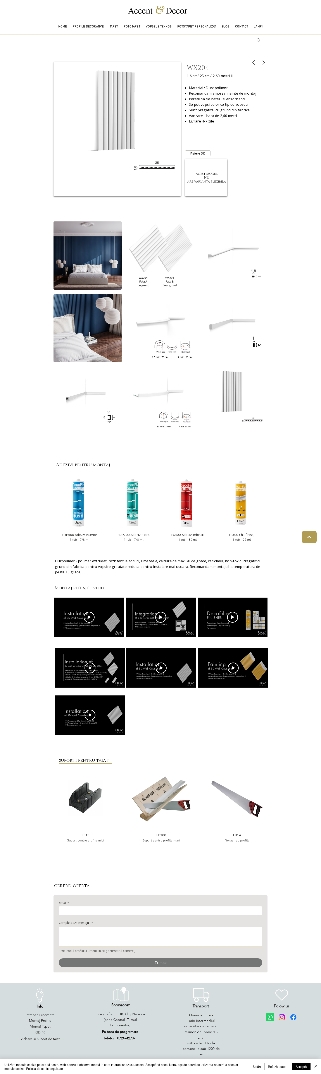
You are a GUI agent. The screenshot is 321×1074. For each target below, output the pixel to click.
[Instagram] (282, 1017)
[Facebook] (293, 1017)
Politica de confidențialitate (44, 1068)
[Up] (253, 62)
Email (64, 903)
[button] (88, 27)
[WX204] (264, 62)
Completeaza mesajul (76, 923)
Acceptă (301, 1066)
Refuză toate (277, 1066)
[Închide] (315, 1067)
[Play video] (89, 617)
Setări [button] (257, 1066)
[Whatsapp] (270, 1017)
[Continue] (309, 537)
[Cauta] (258, 40)
